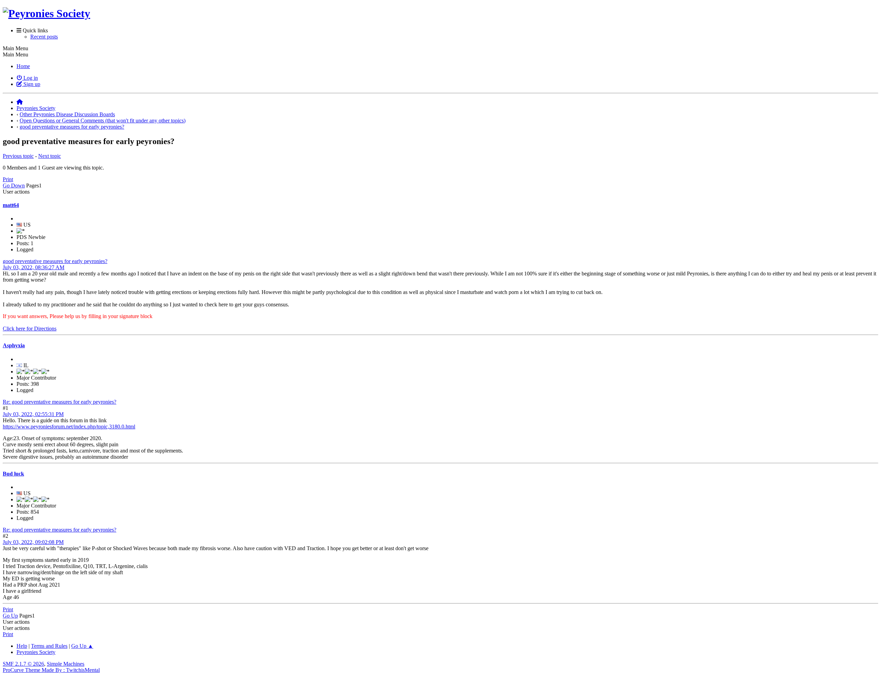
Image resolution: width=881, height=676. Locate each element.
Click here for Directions (29, 328)
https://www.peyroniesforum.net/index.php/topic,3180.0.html (69, 426)
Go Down (14, 185)
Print (8, 179)
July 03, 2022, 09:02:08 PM (33, 542)
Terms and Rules (49, 646)
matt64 (11, 205)
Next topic (49, 156)
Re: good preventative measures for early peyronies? (59, 402)
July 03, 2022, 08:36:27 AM (33, 267)
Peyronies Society (36, 652)
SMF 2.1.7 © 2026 (23, 664)
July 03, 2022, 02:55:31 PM (33, 414)
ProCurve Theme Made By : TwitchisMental (51, 670)
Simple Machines (65, 664)
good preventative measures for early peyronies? (55, 261)
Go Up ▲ (82, 646)
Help (22, 646)
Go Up (10, 616)
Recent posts (44, 37)
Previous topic (18, 156)
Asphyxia (14, 345)
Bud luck (13, 474)
